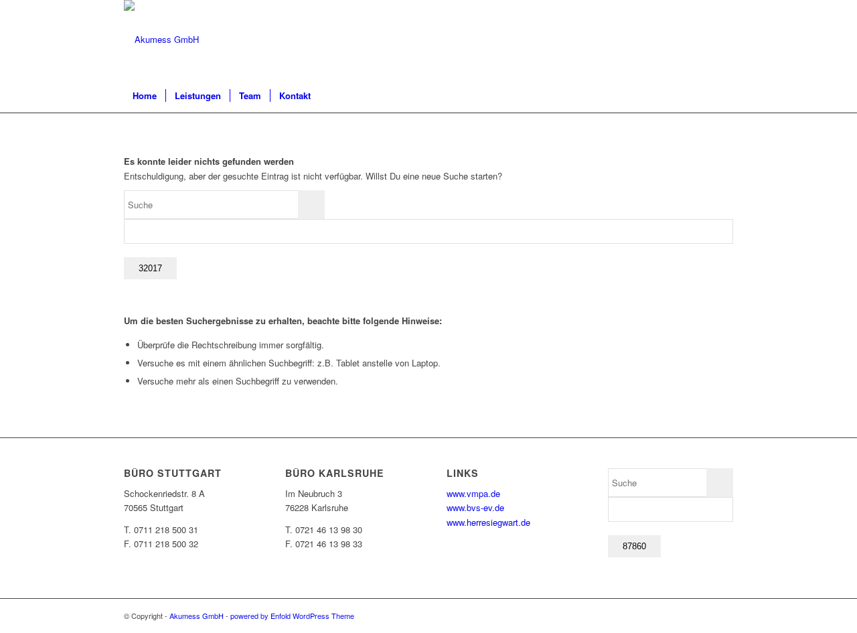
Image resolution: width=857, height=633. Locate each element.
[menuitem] (144, 96)
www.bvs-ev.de (475, 507)
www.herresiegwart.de (488, 522)
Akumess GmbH (196, 615)
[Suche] (724, 96)
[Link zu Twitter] (703, 39)
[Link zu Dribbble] (723, 39)
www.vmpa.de (473, 493)
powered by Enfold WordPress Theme (292, 615)
